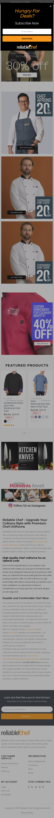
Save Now (27, 38)
